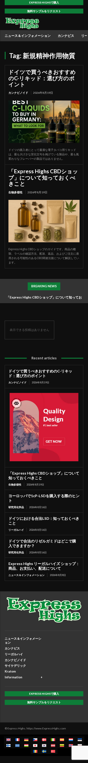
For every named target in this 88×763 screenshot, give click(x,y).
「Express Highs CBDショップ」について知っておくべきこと (43, 177)
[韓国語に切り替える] (44, 745)
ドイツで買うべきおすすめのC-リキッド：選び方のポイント (42, 78)
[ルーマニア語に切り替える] (35, 751)
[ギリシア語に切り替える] (17, 745)
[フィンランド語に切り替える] (8, 745)
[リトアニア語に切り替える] (61, 745)
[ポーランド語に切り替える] (79, 745)
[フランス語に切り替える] (17, 739)
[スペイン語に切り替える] (61, 739)
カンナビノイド (18, 92)
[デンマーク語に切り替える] (44, 739)
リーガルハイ (16, 529)
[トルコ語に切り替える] (53, 751)
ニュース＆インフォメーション (26, 574)
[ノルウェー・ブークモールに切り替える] (70, 745)
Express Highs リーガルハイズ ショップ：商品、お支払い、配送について (44, 565)
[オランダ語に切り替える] (70, 739)
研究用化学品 (16, 507)
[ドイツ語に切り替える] (26, 739)
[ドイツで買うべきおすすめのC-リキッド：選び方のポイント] (44, 122)
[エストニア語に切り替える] (79, 739)
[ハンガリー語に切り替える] (26, 745)
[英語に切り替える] (8, 739)
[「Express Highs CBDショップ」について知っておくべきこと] (44, 221)
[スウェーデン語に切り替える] (44, 751)
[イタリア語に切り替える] (53, 739)
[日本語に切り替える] (35, 745)
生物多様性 (15, 192)
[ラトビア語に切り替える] (53, 745)
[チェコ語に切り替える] (35, 739)
